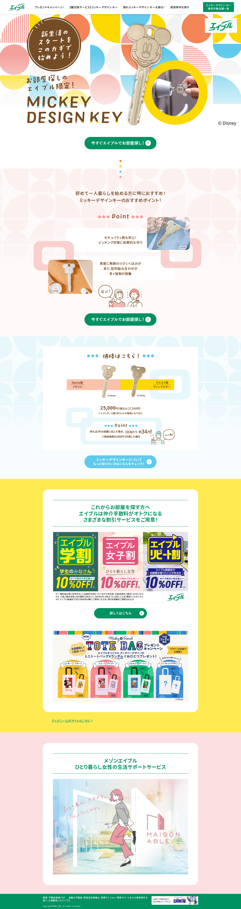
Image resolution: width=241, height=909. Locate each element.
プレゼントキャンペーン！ (49, 7)
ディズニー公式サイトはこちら (71, 720)
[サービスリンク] (120, 567)
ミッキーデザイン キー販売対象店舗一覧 (218, 6)
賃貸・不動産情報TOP (54, 897)
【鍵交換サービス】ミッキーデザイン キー (93, 7)
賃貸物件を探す (180, 7)
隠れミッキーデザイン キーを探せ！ (144, 7)
